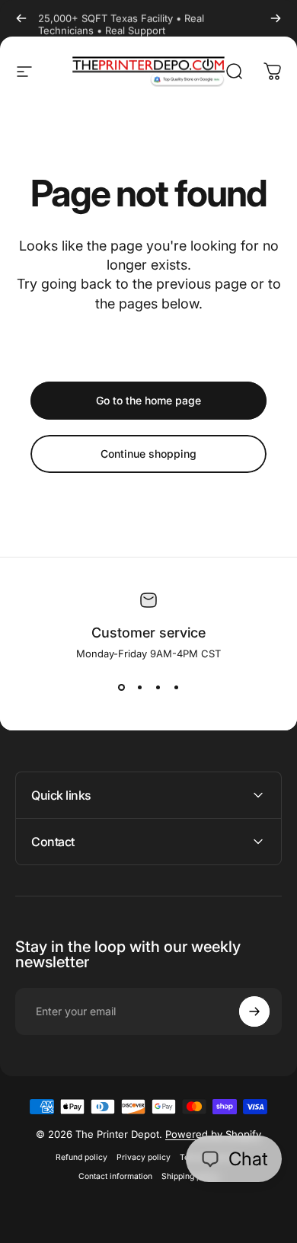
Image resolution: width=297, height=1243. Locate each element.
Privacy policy (144, 1157)
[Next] (275, 18)
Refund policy (81, 1157)
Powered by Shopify (213, 1134)
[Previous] (21, 18)
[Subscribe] (254, 1011)
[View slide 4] (176, 687)
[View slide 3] (157, 687)
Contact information (115, 1176)
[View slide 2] (139, 687)
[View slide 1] (121, 687)
